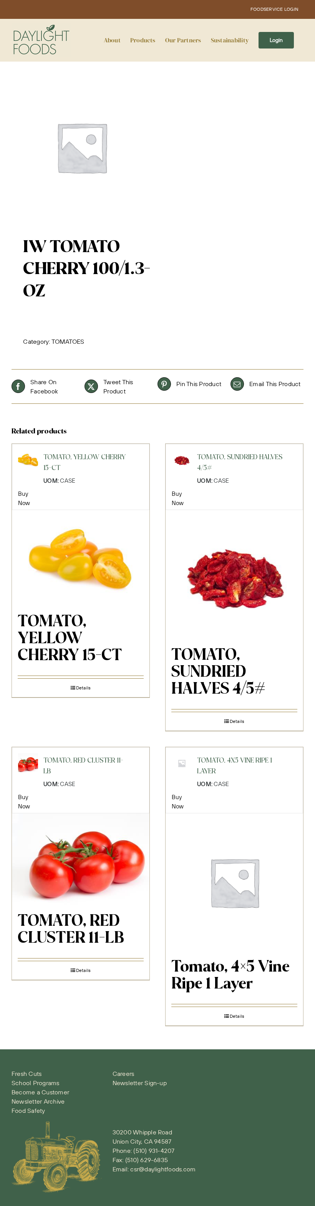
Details (83, 688)
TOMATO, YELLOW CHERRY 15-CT (70, 639)
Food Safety (28, 1110)
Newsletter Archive (38, 1101)
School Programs (36, 1083)
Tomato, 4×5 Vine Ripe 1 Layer (230, 976)
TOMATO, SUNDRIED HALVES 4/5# (218, 672)
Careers (123, 1073)
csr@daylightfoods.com (163, 1169)
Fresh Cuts (26, 1073)
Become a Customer (40, 1092)
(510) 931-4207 (153, 1150)
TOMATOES (68, 341)
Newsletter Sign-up (140, 1083)
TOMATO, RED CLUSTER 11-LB (71, 930)
